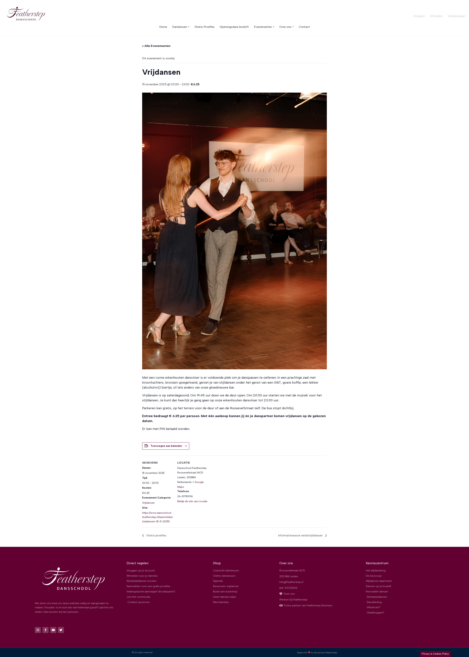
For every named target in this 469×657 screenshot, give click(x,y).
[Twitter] (61, 630)
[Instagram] (38, 630)
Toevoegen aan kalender (166, 445)
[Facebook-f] (46, 630)
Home (163, 27)
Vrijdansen (148, 502)
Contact (304, 27)
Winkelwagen (457, 16)
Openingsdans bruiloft (234, 27)
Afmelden (436, 16)
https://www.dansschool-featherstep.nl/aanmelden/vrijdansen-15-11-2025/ (157, 517)
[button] (188, 26)
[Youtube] (53, 630)
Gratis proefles (156, 535)
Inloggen (419, 16)
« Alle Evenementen (156, 46)
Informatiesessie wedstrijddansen (300, 535)
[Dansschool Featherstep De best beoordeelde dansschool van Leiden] (26, 14)
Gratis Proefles (205, 27)
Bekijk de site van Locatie (192, 501)
